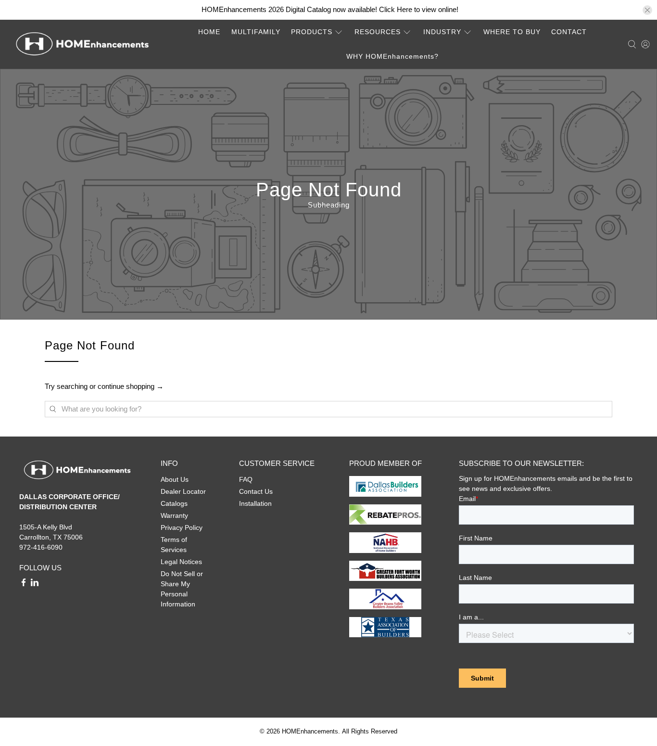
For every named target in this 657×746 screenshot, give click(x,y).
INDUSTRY (442, 32)
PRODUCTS (311, 32)
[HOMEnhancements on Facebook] (23, 584)
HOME (209, 32)
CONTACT (569, 32)
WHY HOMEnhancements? (392, 56)
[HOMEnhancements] (82, 44)
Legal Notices (181, 562)
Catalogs (174, 503)
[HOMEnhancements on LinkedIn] (34, 584)
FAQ (246, 479)
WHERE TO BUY (512, 32)
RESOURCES (377, 32)
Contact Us (256, 491)
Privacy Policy (181, 527)
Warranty (174, 515)
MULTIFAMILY (255, 32)
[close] (647, 10)
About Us (175, 479)
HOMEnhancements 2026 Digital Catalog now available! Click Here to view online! (330, 9)
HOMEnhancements (310, 731)
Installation (255, 503)
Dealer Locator (183, 491)
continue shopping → (131, 386)
